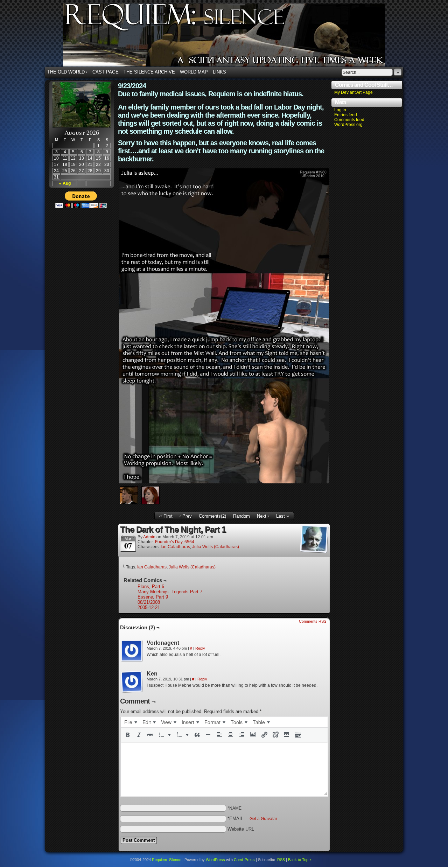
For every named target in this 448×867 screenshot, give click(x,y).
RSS (281, 860)
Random (241, 516)
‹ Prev (186, 516)
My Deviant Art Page (353, 92)
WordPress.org (348, 124)
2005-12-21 (149, 607)
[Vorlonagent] (132, 651)
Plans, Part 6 (151, 586)
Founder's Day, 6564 (174, 541)
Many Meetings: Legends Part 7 (170, 591)
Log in (340, 109)
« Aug (65, 183)
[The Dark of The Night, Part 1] (224, 481)
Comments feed (349, 119)
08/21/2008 (149, 602)
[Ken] (132, 682)
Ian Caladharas (175, 546)
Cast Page (105, 72)
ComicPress (244, 860)
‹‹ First (166, 516)
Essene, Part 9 (153, 597)
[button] (128, 734)
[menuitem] (130, 722)
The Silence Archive (149, 72)
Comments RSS (312, 621)
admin (149, 536)
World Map (194, 72)
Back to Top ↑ (300, 860)
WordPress (215, 860)
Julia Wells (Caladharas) (215, 546)
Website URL (240, 829)
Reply (200, 648)
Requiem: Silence (234, 37)
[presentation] (130, 722)
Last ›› (282, 516)
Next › (263, 516)
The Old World (67, 72)
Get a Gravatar (263, 818)
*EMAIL (252, 818)
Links (219, 72)
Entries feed (345, 114)
